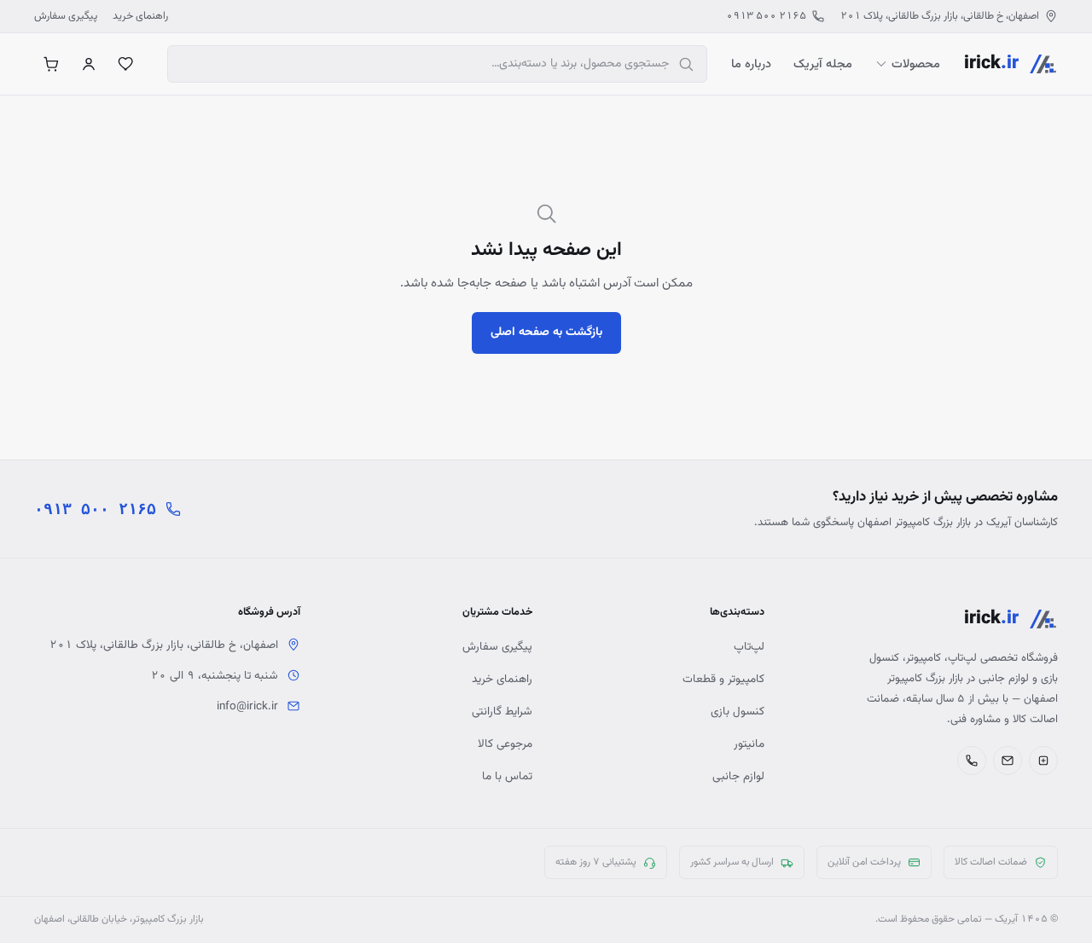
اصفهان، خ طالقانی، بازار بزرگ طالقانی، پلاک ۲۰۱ (939, 16)
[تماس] (971, 760)
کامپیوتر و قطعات (723, 679)
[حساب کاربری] (89, 64)
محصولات (916, 64)
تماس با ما (507, 776)
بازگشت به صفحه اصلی (546, 332)
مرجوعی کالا (505, 744)
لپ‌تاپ (749, 647)
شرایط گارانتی (502, 711)
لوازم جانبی (738, 776)
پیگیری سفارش (65, 16)
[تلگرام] (1007, 760)
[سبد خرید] (51, 64)
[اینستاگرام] (1043, 760)
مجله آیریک (822, 64)
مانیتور (749, 744)
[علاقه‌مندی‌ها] (126, 64)
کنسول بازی (737, 711)
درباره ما (751, 64)
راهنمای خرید (140, 16)
